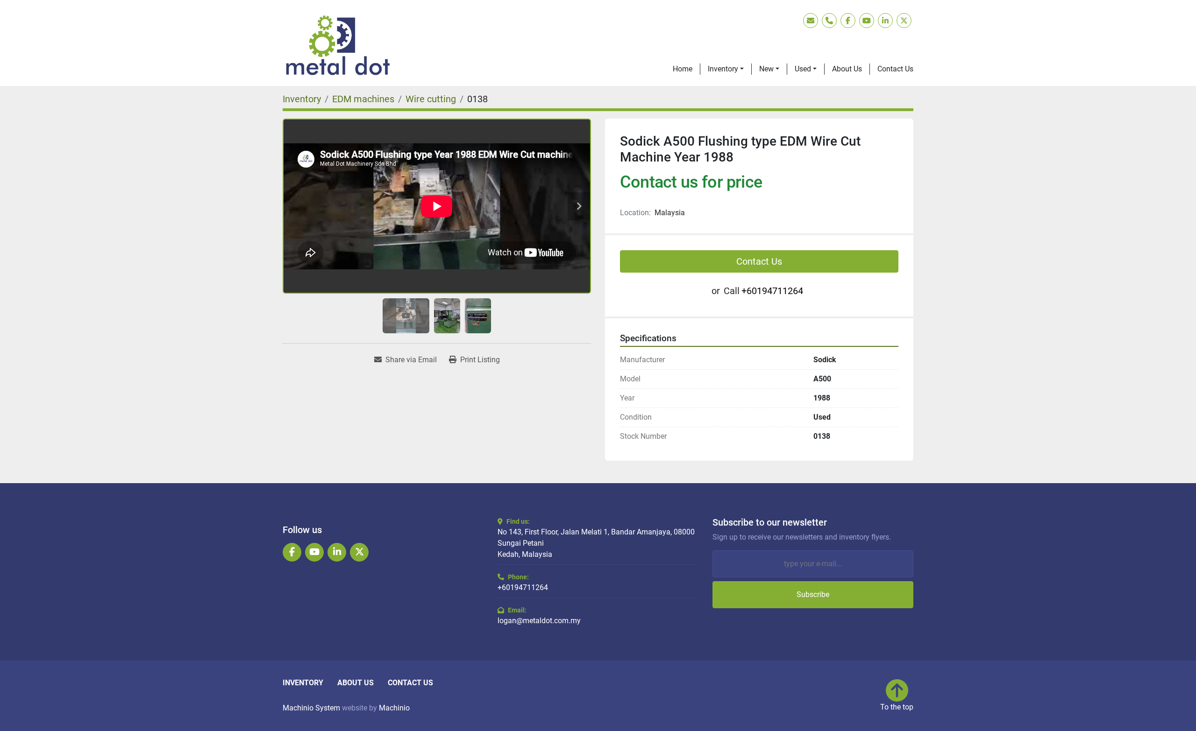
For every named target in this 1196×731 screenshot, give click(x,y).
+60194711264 (772, 290)
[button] (726, 69)
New (766, 68)
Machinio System (311, 707)
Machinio (394, 707)
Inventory (723, 68)
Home (682, 68)
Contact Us (895, 68)
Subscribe (813, 594)
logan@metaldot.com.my (539, 620)
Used (803, 68)
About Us (847, 68)
